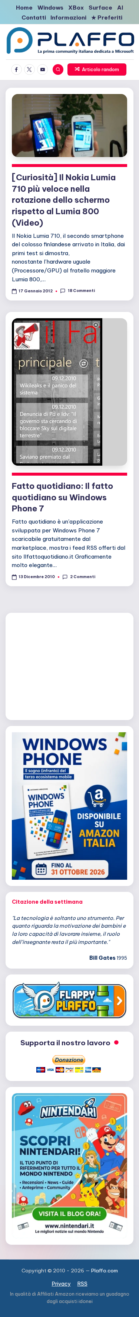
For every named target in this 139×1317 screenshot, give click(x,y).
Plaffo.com (104, 1270)
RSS (82, 1283)
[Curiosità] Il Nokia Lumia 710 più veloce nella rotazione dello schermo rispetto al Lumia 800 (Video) (64, 200)
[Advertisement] (69, 665)
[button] (97, 69)
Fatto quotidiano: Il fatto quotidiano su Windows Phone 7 (62, 497)
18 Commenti (81, 290)
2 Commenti (82, 576)
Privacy (61, 1283)
